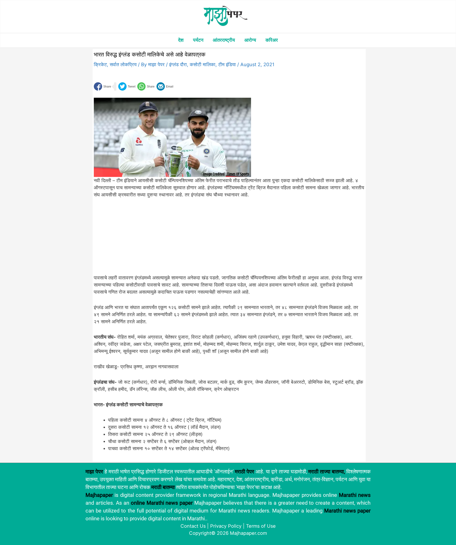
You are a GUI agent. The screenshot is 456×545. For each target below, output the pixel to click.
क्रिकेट (100, 64)
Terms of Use (261, 526)
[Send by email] (165, 86)
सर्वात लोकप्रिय (123, 64)
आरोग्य (250, 40)
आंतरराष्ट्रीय (224, 40)
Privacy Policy (226, 526)
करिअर (272, 40)
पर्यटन (198, 40)
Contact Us (193, 526)
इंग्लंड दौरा (178, 64)
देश (181, 40)
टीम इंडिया (227, 64)
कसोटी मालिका (202, 64)
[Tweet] (126, 86)
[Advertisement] (172, 239)
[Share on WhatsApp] (146, 86)
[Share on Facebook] (102, 86)
